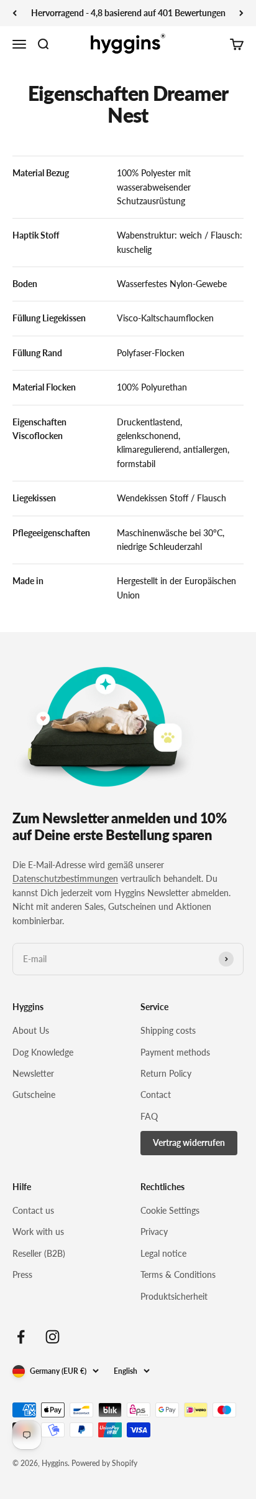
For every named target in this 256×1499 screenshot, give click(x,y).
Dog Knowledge (42, 1052)
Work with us (38, 1231)
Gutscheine (33, 1094)
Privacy (154, 1231)
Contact (155, 1094)
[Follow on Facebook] (20, 1336)
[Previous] (14, 13)
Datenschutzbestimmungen (65, 878)
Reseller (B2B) (38, 1253)
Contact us (33, 1210)
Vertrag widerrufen (189, 1142)
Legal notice (163, 1253)
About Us (30, 1030)
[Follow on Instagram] (52, 1336)
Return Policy (165, 1073)
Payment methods (175, 1052)
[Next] (241, 13)
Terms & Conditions (178, 1274)
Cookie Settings (169, 1210)
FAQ (149, 1116)
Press (22, 1274)
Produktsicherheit (174, 1296)
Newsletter (33, 1073)
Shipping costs (168, 1030)
